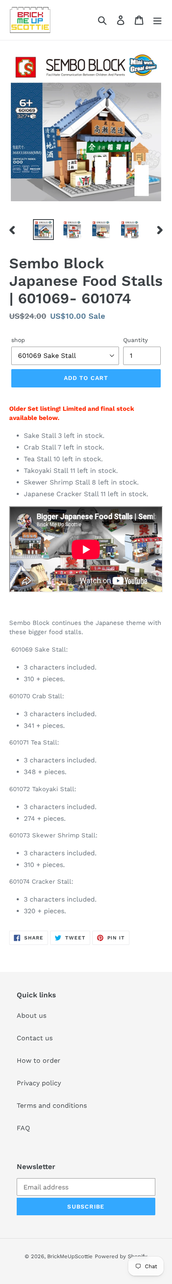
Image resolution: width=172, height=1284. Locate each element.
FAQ (23, 1128)
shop (18, 340)
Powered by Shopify (121, 1256)
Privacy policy (39, 1083)
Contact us (35, 1038)
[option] (43, 229)
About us (31, 1015)
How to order (39, 1060)
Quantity (135, 340)
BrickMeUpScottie (70, 1256)
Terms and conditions (52, 1105)
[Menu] (157, 20)
